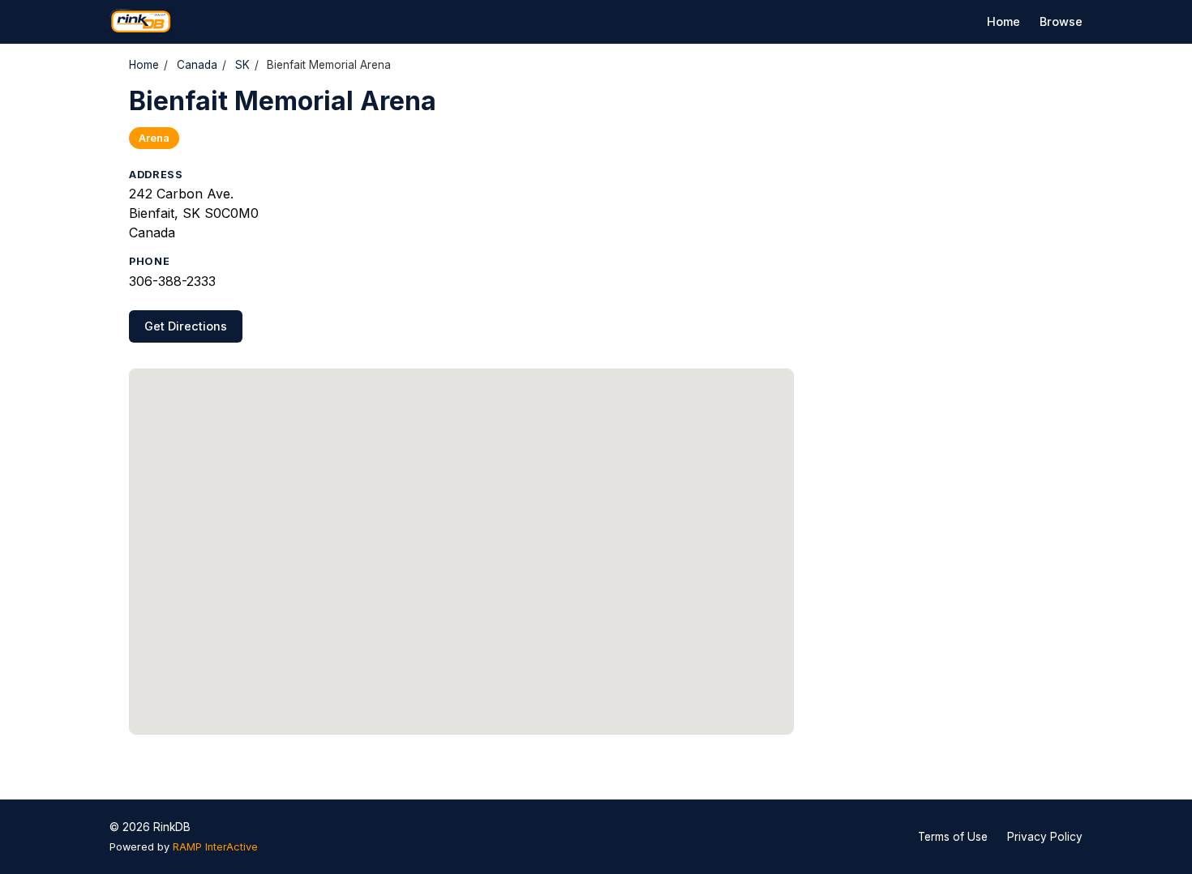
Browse (1061, 21)
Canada (197, 64)
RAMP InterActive (215, 847)
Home (1003, 21)
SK (242, 64)
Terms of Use (953, 836)
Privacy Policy (1045, 836)
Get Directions (185, 326)
